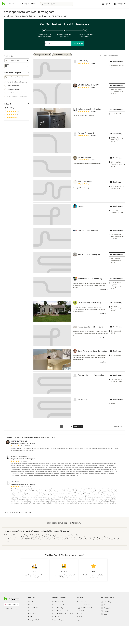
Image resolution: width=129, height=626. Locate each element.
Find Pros (11, 4)
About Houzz (32, 602)
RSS (105, 614)
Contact (79, 617)
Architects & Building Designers (17, 82)
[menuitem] (12, 3)
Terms (30, 611)
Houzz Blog (107, 602)
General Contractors (13, 89)
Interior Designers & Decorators (17, 96)
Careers (30, 605)
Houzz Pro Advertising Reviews (62, 611)
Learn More (28, 512)
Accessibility (81, 611)
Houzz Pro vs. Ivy (57, 608)
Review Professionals (83, 605)
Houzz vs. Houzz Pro (58, 605)
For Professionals (57, 602)
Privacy (30, 608)
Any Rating (10, 108)
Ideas (33, 4)
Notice (36, 608)
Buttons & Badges (58, 620)
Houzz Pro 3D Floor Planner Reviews (63, 614)
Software (23, 4)
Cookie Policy (32, 614)
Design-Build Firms (13, 85)
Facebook (107, 608)
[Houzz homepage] (4, 4)
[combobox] (56, 4)
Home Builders (11, 93)
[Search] (42, 4)
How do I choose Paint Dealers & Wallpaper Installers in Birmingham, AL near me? (37, 531)
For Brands (55, 617)
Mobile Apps (32, 617)
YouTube (106, 611)
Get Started (78, 43)
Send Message (118, 61)
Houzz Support (81, 614)
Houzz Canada (81, 602)
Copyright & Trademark (35, 620)
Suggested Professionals (84, 608)
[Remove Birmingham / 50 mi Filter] (50, 55)
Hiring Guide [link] (41, 16)
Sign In (79, 620)
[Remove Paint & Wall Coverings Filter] (70, 55)
